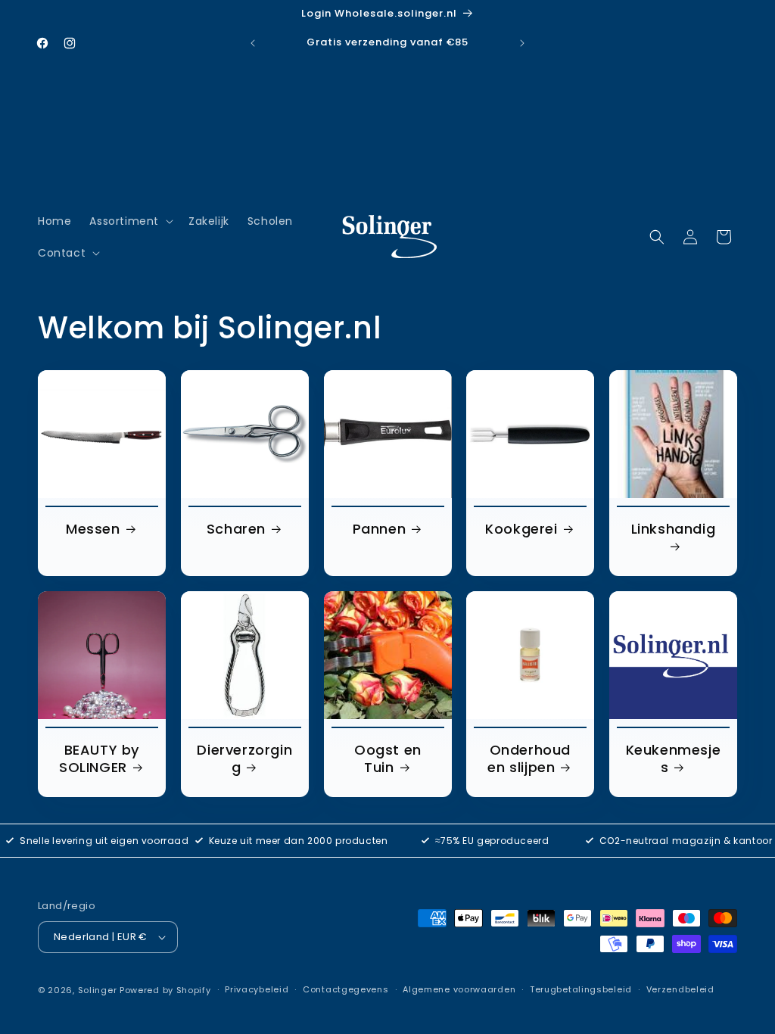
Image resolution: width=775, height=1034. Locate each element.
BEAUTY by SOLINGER (99, 758)
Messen (93, 528)
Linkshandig (673, 529)
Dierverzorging (244, 758)
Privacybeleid (256, 989)
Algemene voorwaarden (459, 989)
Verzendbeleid (680, 989)
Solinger (97, 990)
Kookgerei (522, 528)
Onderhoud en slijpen (529, 758)
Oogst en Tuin (388, 758)
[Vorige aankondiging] (252, 43)
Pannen (379, 528)
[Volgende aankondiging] (522, 43)
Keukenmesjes (673, 758)
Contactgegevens (346, 989)
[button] (129, 221)
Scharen (236, 528)
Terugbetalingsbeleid (581, 989)
